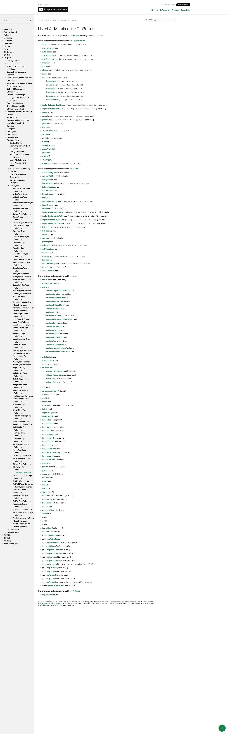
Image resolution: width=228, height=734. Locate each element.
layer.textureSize (49, 455)
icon (43, 77)
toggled (45, 163)
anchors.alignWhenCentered (58, 290)
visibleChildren (48, 510)
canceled (45, 134)
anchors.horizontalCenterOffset (59, 319)
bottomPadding (48, 186)
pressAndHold (48, 148)
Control (75, 168)
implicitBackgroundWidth (52, 215)
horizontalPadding (49, 201)
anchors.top (51, 340)
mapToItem (51, 571)
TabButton (74, 35)
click (48, 138)
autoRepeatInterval (50, 59)
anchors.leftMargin (54, 326)
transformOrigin (48, 499)
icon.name (50, 92)
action (44, 44)
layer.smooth (47, 445)
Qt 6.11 (40, 20)
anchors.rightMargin (54, 337)
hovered (45, 208)
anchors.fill (50, 312)
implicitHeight (48, 412)
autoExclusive (47, 48)
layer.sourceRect (49, 448)
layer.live (45, 430)
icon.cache (50, 81)
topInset (45, 256)
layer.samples (47, 441)
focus (44, 401)
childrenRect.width (54, 374)
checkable (46, 62)
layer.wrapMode (48, 459)
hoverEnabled (47, 205)
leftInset (45, 227)
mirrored (45, 238)
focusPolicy (46, 405)
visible (45, 506)
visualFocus (47, 267)
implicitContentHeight (51, 219)
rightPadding (47, 248)
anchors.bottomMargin (55, 304)
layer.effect (46, 419)
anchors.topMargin (54, 344)
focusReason (47, 194)
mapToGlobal (52, 567)
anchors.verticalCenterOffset (58, 351)
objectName (47, 594)
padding (45, 241)
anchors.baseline (53, 294)
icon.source (51, 95)
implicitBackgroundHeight (52, 212)
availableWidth (48, 176)
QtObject (76, 590)
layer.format (47, 427)
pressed (45, 123)
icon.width (50, 99)
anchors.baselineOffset (56, 297)
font (44, 197)
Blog (173, 4)
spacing (45, 252)
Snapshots (185, 10)
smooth (45, 484)
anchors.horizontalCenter (56, 315)
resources (46, 474)
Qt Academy (165, 10)
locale (44, 234)
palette (45, 466)
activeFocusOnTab (49, 283)
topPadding (47, 259)
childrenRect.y (52, 382)
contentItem (47, 190)
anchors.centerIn (53, 308)
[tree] (17, 286)
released (45, 156)
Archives (175, 10)
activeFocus (47, 279)
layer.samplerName (50, 437)
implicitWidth (47, 416)
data (44, 394)
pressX (45, 115)
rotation (45, 477)
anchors (45, 286)
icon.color (50, 84)
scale (44, 481)
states (44, 492)
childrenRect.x (52, 378)
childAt (49, 528)
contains (49, 531)
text (43, 127)
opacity (45, 463)
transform (46, 495)
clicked (45, 141)
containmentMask (49, 390)
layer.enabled (47, 423)
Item (74, 275)
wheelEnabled (48, 270)
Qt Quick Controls (51, 20)
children (45, 364)
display (45, 70)
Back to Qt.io (44, 4)
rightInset (46, 245)
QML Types (63, 20)
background (47, 179)
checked (45, 66)
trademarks (110, 603)
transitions (46, 502)
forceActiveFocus (53, 538)
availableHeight (48, 172)
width (44, 513)
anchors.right (51, 333)
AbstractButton (78, 40)
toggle (48, 159)
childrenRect (47, 367)
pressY (45, 119)
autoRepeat (47, 51)
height (44, 409)
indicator (45, 112)
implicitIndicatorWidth (51, 108)
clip (43, 387)
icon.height (50, 88)
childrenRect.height (54, 371)
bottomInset (47, 183)
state (44, 488)
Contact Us (166, 4)
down (44, 73)
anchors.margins (53, 330)
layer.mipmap (47, 434)
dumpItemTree (52, 535)
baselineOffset (48, 360)
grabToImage (51, 546)
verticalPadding (48, 263)
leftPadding (47, 230)
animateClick (51, 130)
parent (45, 470)
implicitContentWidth (51, 223)
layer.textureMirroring (51, 452)
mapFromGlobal (53, 549)
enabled (45, 398)
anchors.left (51, 322)
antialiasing (47, 356)
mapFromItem (52, 553)
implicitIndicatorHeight (51, 104)
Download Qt (183, 4)
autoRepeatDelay (49, 55)
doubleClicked (48, 145)
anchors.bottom (52, 301)
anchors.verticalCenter (55, 348)
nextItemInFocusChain (55, 585)
